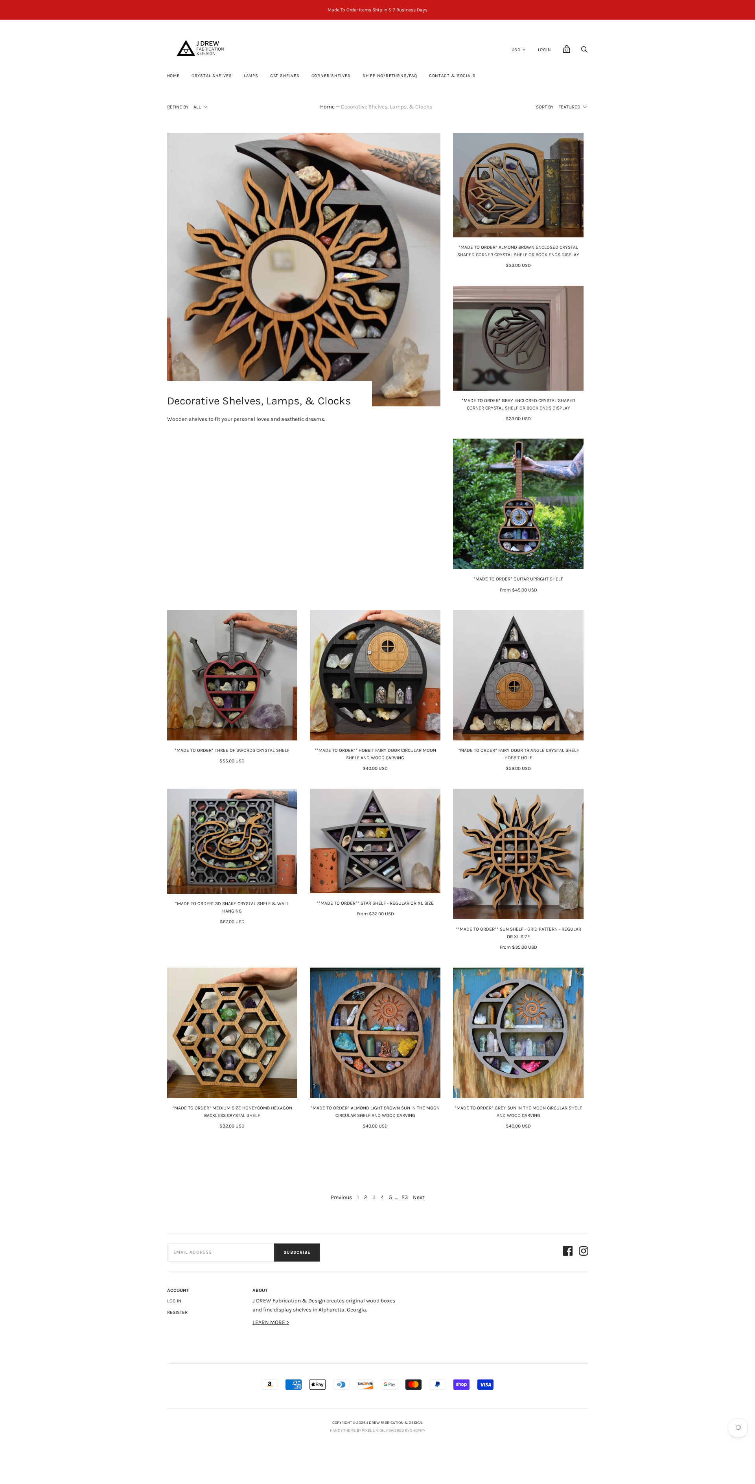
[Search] (584, 51)
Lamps (251, 75)
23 (404, 1197)
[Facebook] (568, 1252)
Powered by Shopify (405, 1430)
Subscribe (297, 1252)
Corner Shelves (331, 75)
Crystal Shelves (212, 75)
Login (544, 49)
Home (173, 75)
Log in (174, 1301)
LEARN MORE (269, 1322)
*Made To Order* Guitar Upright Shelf (518, 579)
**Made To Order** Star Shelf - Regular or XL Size (375, 903)
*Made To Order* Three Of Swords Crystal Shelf (232, 750)
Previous (341, 1197)
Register (177, 1312)
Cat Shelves (285, 75)
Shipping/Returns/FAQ (390, 75)
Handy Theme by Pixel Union (357, 1430)
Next (418, 1197)
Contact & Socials (452, 75)
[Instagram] (583, 1252)
